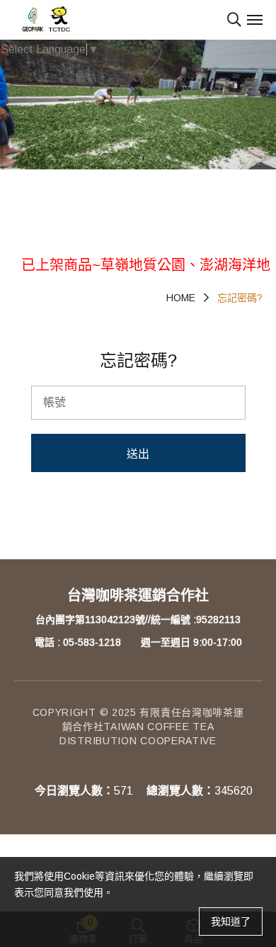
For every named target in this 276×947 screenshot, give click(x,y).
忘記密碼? (240, 297)
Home (180, 297)
